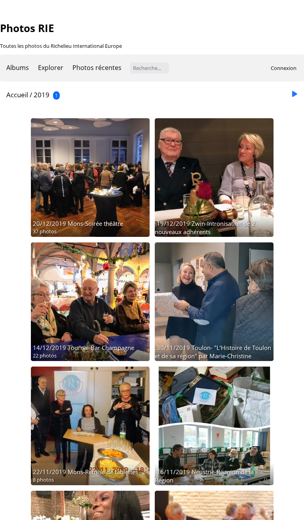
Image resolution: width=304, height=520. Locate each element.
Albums (17, 67)
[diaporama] (294, 94)
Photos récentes (97, 67)
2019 (41, 94)
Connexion (283, 68)
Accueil (17, 94)
